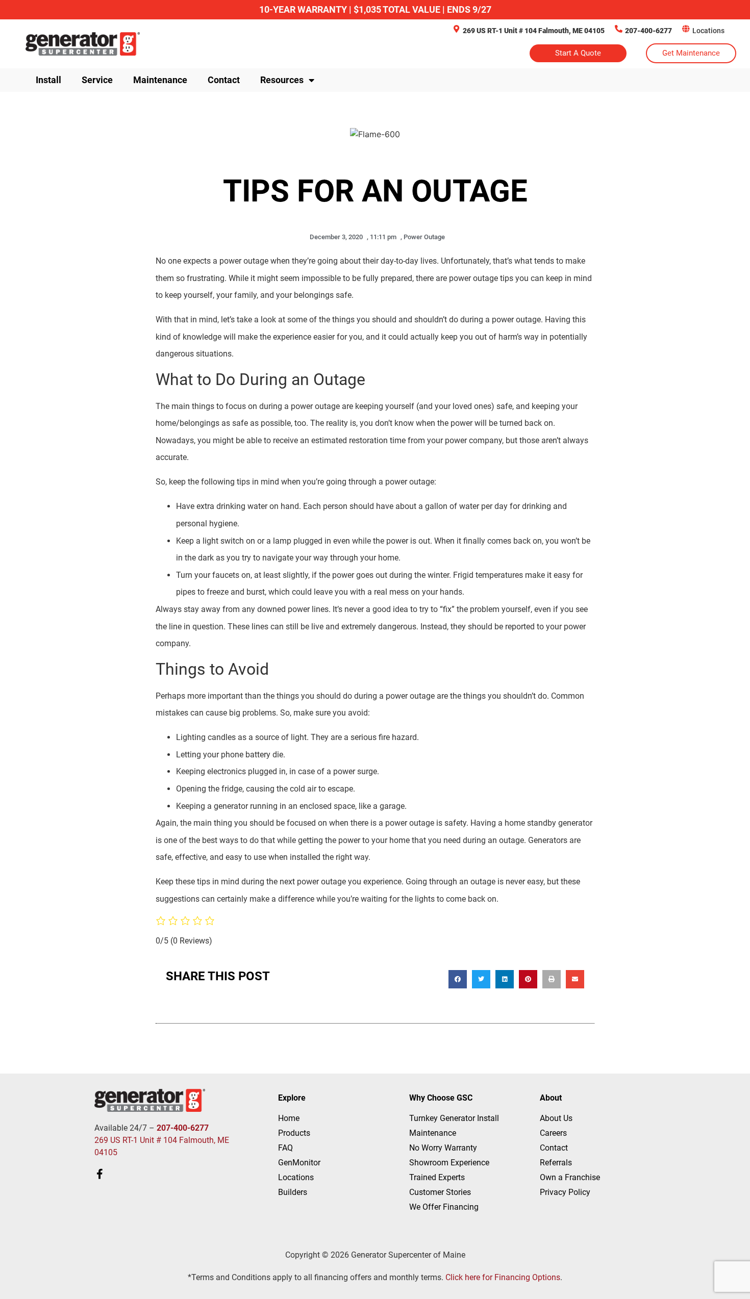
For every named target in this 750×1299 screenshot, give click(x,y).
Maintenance (160, 79)
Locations (708, 31)
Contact (224, 79)
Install (48, 79)
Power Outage (424, 237)
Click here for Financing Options (502, 1277)
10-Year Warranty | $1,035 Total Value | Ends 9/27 (375, 9)
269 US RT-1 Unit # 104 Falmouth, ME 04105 (534, 31)
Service (97, 79)
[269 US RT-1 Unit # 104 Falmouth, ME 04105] (456, 29)
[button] (457, 979)
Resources (282, 79)
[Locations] (686, 29)
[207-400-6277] (618, 29)
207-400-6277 (648, 31)
